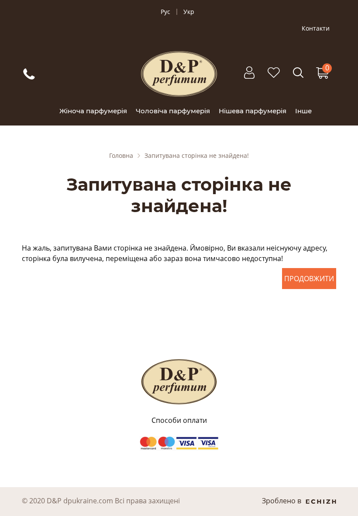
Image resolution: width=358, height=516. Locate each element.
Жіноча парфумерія (93, 111)
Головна (121, 156)
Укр (188, 12)
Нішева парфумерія (252, 111)
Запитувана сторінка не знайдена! (197, 156)
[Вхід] (249, 77)
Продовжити (309, 278)
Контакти (316, 28)
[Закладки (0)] (274, 77)
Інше (303, 111)
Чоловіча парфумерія (173, 111)
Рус (165, 12)
